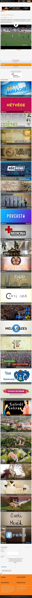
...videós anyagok (3, 3)
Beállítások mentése (8, 570)
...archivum (26, 3)
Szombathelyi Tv (16, 66)
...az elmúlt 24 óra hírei (15, 3)
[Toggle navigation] (23, 1)
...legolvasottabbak (9, 3)
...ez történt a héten (21, 3)
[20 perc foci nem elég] (17, 50)
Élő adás (29, 1)
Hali (10, 17)
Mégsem (3, 570)
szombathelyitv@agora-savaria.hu (22, 588)
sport (12, 17)
